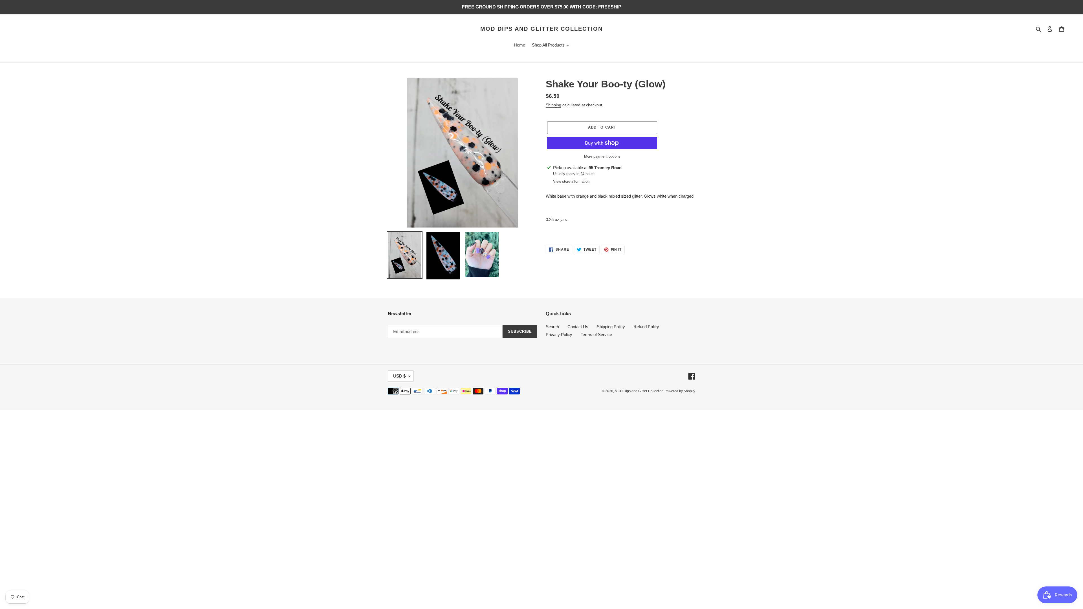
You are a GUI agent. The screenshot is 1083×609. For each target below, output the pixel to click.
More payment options (602, 156)
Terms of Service (596, 334)
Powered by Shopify (679, 391)
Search (552, 326)
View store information (571, 181)
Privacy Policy (559, 334)
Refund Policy (646, 326)
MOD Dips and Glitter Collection (541, 29)
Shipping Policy (611, 326)
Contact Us (577, 326)
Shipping (553, 105)
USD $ (399, 376)
